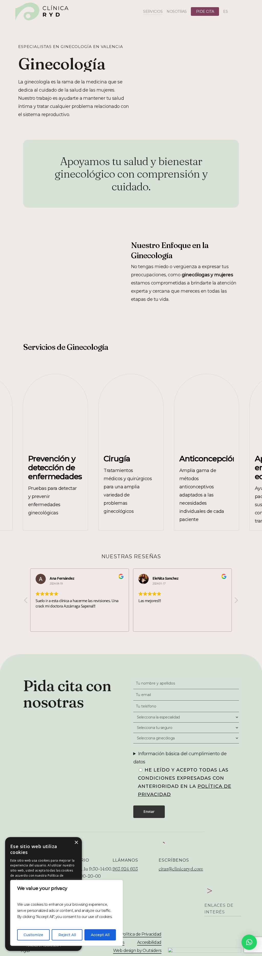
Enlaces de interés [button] (219, 908)
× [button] (76, 843)
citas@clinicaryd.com (181, 869)
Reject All (67, 935)
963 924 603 (125, 869)
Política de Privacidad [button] (141, 934)
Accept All (100, 935)
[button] (235, 602)
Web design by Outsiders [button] (137, 950)
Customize (33, 935)
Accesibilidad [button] (149, 942)
